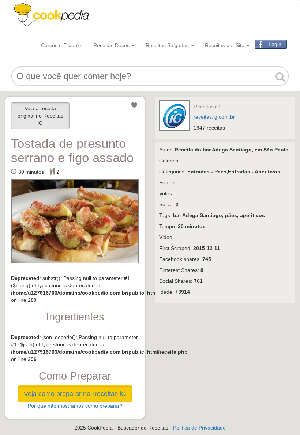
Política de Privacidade (199, 428)
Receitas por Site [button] (225, 45)
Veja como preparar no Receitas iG (75, 393)
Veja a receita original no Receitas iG (40, 115)
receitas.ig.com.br (214, 117)
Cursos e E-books (61, 45)
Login (275, 44)
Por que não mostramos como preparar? (75, 406)
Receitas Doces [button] (112, 45)
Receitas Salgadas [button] (168, 45)
